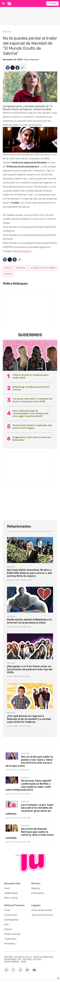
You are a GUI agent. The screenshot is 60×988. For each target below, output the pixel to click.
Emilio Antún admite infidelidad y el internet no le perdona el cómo (29, 621)
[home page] (9, 3)
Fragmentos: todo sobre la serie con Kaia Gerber (32, 438)
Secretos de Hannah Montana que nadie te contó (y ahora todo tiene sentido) (30, 833)
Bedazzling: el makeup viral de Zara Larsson (31, 388)
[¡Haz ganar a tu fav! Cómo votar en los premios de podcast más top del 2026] (30, 646)
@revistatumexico (23, 251)
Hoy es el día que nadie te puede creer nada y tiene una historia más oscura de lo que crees (29, 761)
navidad (8, 274)
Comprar (52, 3)
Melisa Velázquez (31, 59)
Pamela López (26, 580)
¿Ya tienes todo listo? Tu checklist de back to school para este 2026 (32, 400)
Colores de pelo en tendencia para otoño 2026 (31, 376)
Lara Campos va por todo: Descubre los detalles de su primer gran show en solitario (30, 809)
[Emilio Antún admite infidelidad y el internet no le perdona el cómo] (30, 599)
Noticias (7, 32)
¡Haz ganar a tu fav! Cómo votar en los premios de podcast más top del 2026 (29, 669)
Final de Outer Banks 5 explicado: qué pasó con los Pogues (32, 426)
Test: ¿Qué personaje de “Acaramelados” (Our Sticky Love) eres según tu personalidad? (30, 413)
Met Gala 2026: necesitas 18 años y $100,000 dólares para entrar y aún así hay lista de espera (29, 572)
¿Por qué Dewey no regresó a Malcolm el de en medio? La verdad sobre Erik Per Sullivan (29, 719)
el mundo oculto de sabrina (43, 268)
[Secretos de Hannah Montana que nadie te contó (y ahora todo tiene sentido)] (12, 828)
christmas (21, 268)
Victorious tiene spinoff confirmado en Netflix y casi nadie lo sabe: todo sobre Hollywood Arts (28, 785)
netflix (8, 268)
